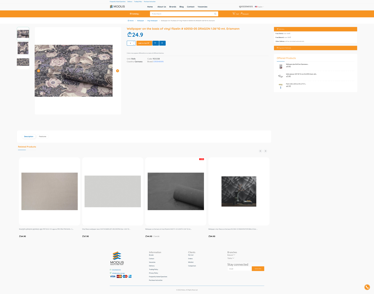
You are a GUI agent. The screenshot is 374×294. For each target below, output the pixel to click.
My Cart (191, 255)
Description (28, 136)
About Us (161, 6)
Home (150, 6)
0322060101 (247, 6)
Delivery (129, 1)
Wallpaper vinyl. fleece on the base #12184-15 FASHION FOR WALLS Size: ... (169, 229)
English (260, 7)
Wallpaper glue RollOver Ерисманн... (297, 64)
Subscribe (258, 269)
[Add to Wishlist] (155, 43)
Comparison (192, 266)
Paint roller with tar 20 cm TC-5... (296, 84)
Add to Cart (143, 43)
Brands (172, 6)
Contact (190, 6)
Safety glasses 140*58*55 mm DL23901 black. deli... (301, 74)
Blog (182, 6)
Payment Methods (284, 48)
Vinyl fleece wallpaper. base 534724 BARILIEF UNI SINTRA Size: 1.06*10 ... (43, 229)
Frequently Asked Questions (118, 1)
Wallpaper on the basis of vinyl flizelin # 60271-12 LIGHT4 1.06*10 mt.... (105, 229)
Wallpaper (140, 21)
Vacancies (202, 6)
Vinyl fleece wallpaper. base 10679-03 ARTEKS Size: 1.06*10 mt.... (229, 229)
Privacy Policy (153, 273)
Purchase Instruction (149, 1)
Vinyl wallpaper (152, 21)
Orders (190, 258)
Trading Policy (138, 1)
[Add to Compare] (162, 43)
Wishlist (191, 262)
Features (42, 136)
